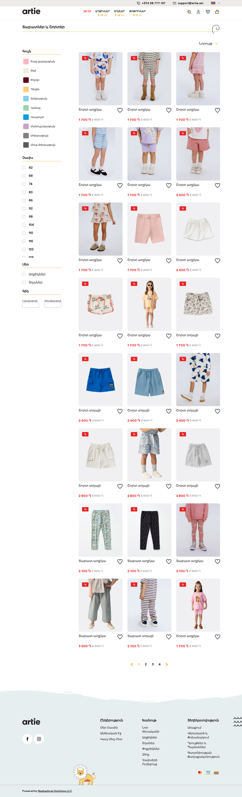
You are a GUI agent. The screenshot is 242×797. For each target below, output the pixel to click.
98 (31, 216)
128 (31, 257)
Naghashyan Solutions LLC (55, 791)
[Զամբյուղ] (216, 11)
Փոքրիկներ (151, 748)
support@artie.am (190, 3)
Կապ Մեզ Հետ (111, 739)
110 (31, 232)
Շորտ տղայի (187, 335)
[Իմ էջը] (198, 11)
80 (31, 192)
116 (31, 241)
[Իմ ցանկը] (207, 11)
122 (31, 249)
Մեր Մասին (109, 727)
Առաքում (194, 727)
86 (31, 200)
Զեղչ (145, 754)
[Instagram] (39, 739)
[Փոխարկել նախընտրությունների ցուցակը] (120, 110)
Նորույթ (205, 43)
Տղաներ (36, 282)
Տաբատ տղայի (140, 636)
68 (31, 175)
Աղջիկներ (37, 274)
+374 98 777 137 (153, 3)
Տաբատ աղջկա (92, 561)
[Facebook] (27, 739)
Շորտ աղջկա (90, 109)
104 (31, 224)
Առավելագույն (52, 301)
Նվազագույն (30, 301)
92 (31, 208)
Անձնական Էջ (110, 733)
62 (31, 167)
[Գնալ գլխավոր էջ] (31, 11)
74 (31, 183)
